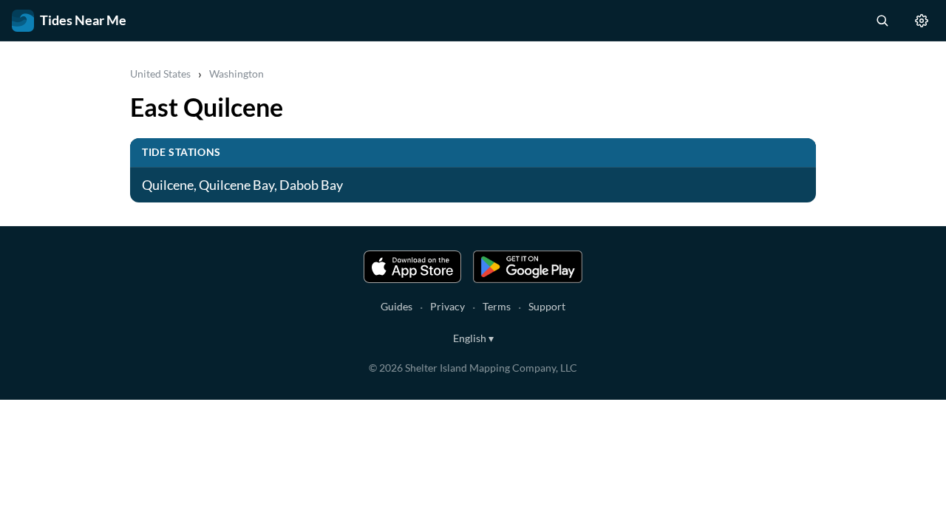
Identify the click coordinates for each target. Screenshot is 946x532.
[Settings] (921, 20)
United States (160, 73)
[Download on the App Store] (412, 266)
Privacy (447, 306)
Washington (236, 73)
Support (546, 306)
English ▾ (473, 338)
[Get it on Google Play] (527, 266)
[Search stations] (881, 20)
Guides (396, 306)
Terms (497, 306)
